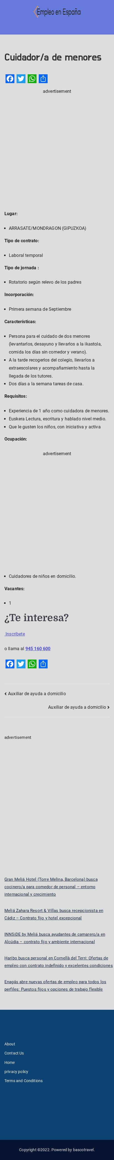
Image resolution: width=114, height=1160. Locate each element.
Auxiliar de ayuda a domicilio (37, 693)
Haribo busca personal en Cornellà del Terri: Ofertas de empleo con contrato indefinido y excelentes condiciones (58, 962)
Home (9, 1062)
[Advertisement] (57, 152)
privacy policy (16, 1071)
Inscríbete (14, 634)
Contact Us (14, 1053)
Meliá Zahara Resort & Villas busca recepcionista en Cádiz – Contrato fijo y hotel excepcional (53, 914)
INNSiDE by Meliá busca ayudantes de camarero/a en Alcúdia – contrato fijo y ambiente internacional (54, 938)
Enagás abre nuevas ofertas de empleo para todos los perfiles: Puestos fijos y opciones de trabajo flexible (55, 985)
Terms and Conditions (23, 1081)
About (9, 1044)
